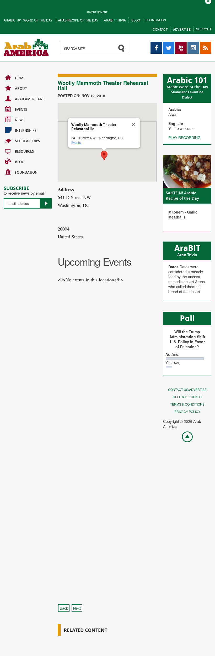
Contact (160, 29)
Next (77, 608)
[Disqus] (107, 387)
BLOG (19, 162)
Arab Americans (29, 99)
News (19, 120)
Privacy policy (187, 411)
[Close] (133, 124)
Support (203, 29)
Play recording (184, 137)
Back (64, 608)
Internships (25, 130)
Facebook (156, 44)
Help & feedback (187, 397)
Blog (135, 20)
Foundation (156, 20)
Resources (24, 151)
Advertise (182, 29)
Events (21, 109)
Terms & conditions (187, 404)
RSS (203, 44)
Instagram (193, 44)
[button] (104, 156)
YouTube (181, 44)
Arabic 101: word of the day (28, 20)
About (21, 88)
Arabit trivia (115, 20)
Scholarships (27, 141)
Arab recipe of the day (78, 20)
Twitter (168, 44)
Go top (184, 436)
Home (20, 78)
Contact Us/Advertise (187, 389)
